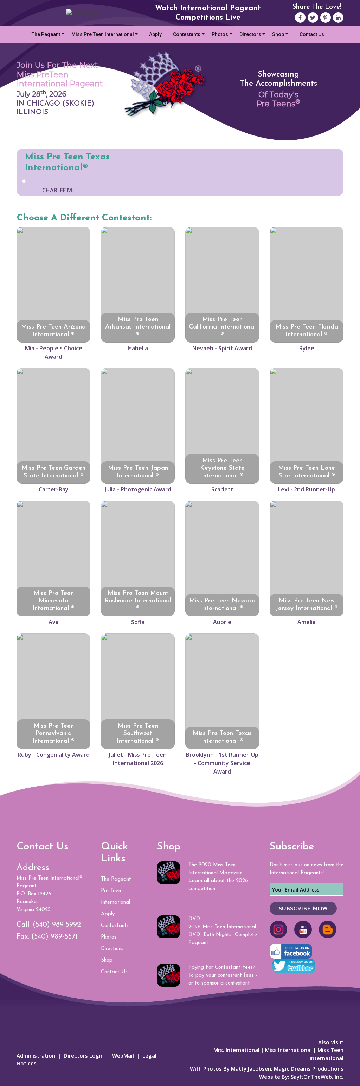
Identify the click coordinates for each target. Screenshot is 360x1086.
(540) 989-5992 (57, 924)
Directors (250, 34)
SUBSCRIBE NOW (303, 909)
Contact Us (312, 34)
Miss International (288, 1049)
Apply (155, 34)
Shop (278, 34)
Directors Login (84, 1055)
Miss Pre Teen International (102, 34)
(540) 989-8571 (54, 936)
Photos (220, 34)
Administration (36, 1055)
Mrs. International (236, 1049)
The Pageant (46, 34)
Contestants (186, 34)
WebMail (123, 1055)
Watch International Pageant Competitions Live (208, 13)
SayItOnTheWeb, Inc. (317, 1076)
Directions (112, 949)
